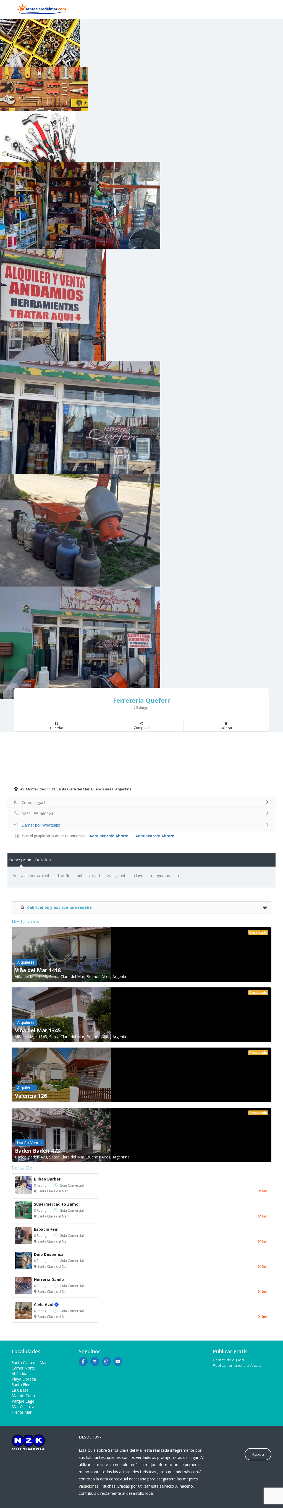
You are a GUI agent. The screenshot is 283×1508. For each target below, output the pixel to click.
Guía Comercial (72, 1185)
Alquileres (26, 962)
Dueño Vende (29, 1142)
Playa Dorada (24, 1379)
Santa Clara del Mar (53, 1191)
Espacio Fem (46, 1229)
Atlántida (19, 1373)
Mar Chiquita (23, 1406)
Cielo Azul (49, 1304)
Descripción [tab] (20, 859)
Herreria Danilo (49, 1279)
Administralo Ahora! (154, 835)
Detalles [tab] (43, 859)
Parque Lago (23, 1401)
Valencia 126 (31, 1095)
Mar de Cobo (23, 1395)
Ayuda (258, 1454)
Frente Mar (22, 1412)
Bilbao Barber (47, 1179)
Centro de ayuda (228, 1359)
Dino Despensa (49, 1254)
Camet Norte (23, 1368)
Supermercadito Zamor (57, 1204)
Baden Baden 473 (37, 1150)
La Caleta (20, 1390)
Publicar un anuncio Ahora (237, 1365)
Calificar (226, 728)
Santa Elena (22, 1384)
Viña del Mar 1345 (38, 1030)
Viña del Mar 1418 (38, 970)
